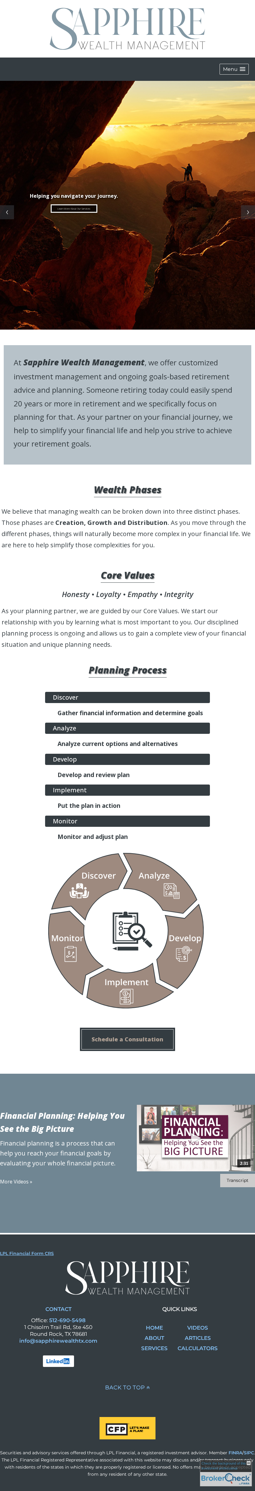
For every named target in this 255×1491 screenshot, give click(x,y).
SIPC (249, 1453)
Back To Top (125, 1387)
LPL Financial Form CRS (27, 1253)
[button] (234, 69)
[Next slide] (248, 212)
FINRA (235, 1453)
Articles (198, 1338)
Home (154, 1328)
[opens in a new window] (58, 1361)
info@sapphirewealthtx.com (58, 1341)
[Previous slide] (7, 212)
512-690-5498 (67, 1320)
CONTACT (58, 1309)
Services (154, 1348)
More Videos (16, 1181)
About (154, 1338)
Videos (197, 1328)
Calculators (198, 1348)
